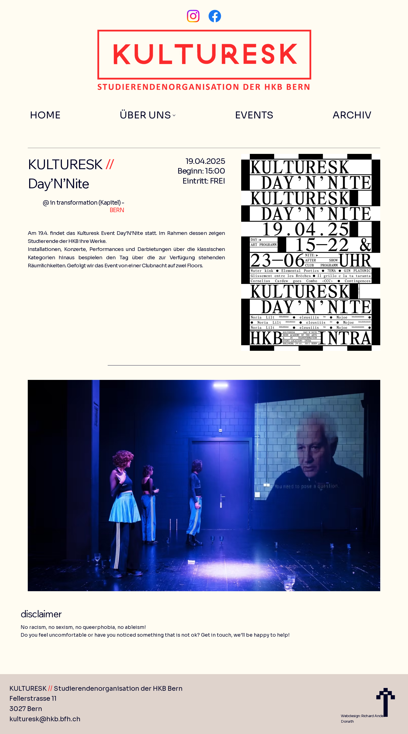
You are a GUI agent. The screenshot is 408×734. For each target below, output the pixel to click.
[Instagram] (193, 16)
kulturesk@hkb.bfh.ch (44, 719)
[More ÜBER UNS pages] (174, 115)
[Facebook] (214, 16)
